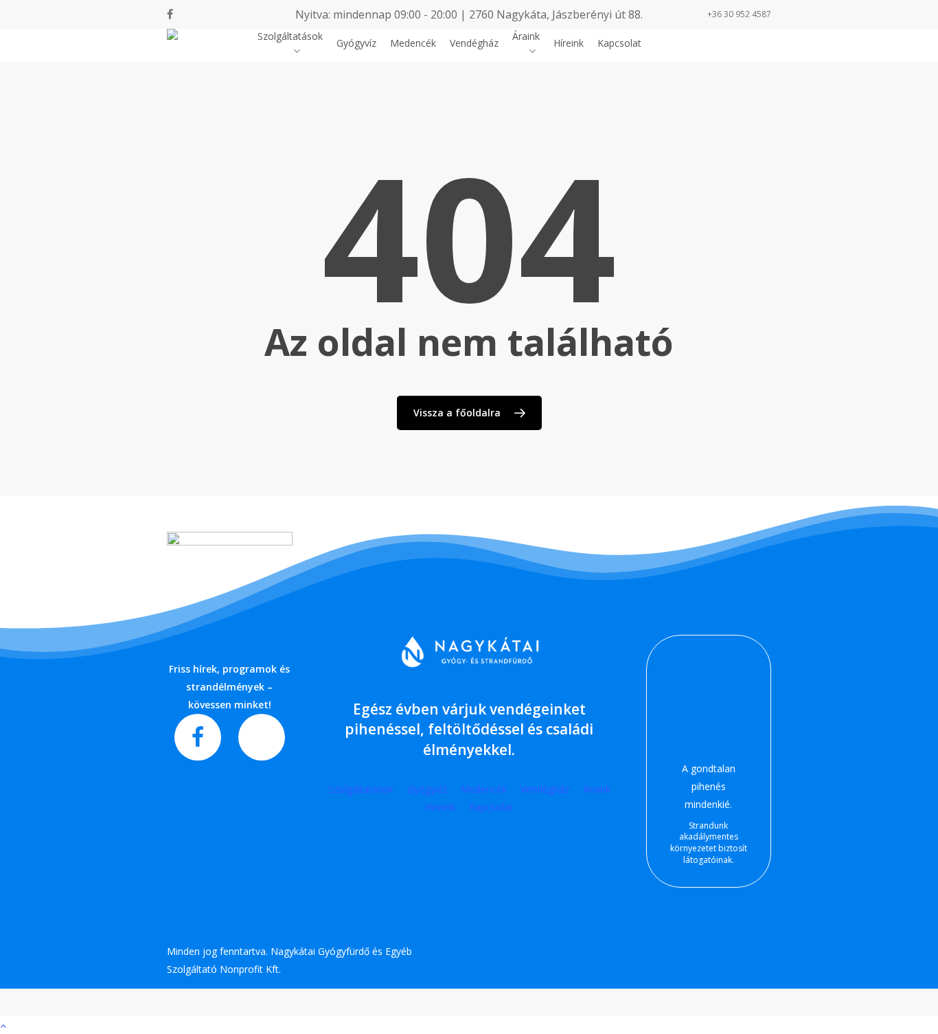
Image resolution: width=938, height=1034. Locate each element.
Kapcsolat (491, 806)
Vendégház (545, 789)
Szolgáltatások (360, 789)
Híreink (440, 806)
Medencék (484, 789)
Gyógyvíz (427, 789)
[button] (469, 1025)
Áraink (596, 789)
